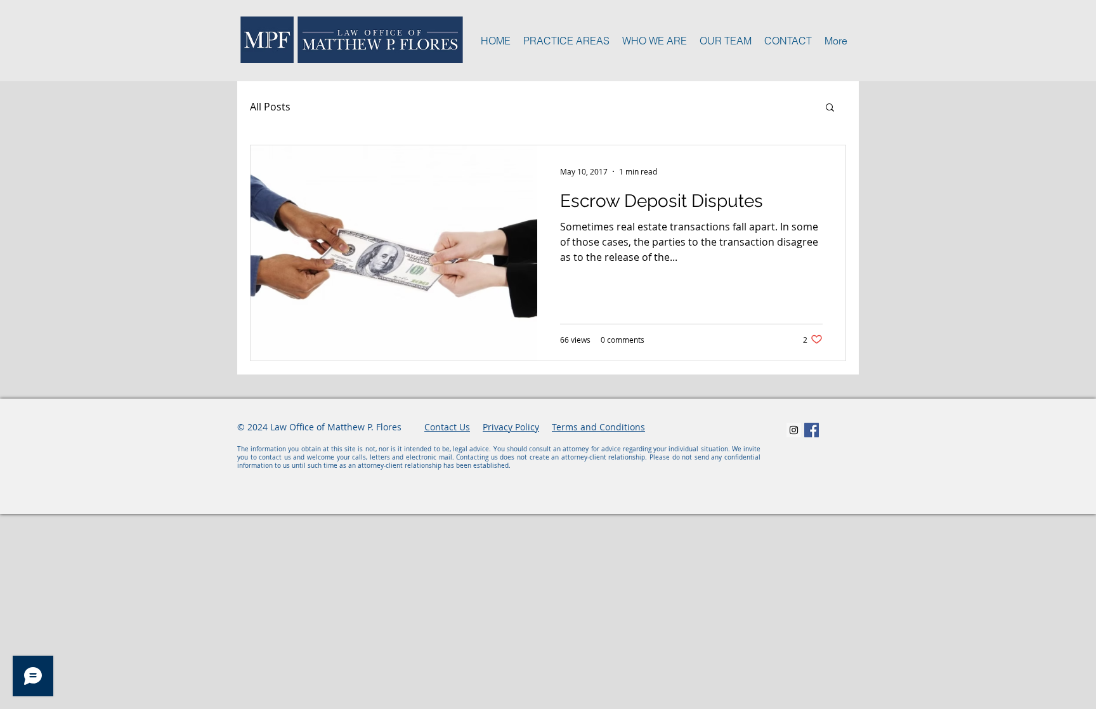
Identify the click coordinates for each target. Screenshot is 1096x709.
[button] (830, 108)
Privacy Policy (511, 427)
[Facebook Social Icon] (811, 430)
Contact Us (447, 427)
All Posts (270, 107)
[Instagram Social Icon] (793, 430)
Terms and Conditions (598, 427)
